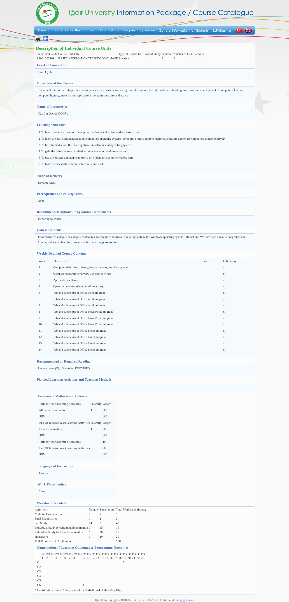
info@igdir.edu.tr (185, 600)
